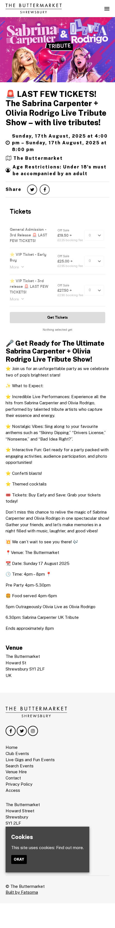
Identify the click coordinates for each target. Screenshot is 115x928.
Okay (19, 859)
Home (12, 747)
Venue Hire (16, 771)
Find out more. (70, 847)
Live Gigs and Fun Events (30, 759)
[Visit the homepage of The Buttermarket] (34, 8)
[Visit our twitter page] (32, 189)
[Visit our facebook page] (45, 189)
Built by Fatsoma (22, 892)
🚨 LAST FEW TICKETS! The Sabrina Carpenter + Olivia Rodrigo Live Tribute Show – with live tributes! (56, 108)
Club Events (17, 753)
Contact (13, 778)
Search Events (19, 765)
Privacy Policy (19, 784)
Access (13, 790)
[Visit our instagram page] (33, 731)
